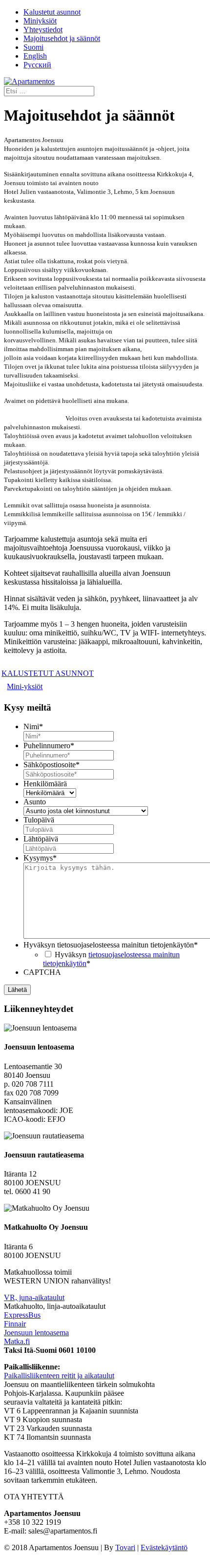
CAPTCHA (42, 972)
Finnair (15, 1324)
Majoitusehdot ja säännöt (61, 38)
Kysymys (40, 858)
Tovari (125, 1547)
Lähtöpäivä (40, 839)
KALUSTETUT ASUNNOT (49, 673)
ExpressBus (22, 1315)
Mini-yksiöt (24, 686)
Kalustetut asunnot (52, 12)
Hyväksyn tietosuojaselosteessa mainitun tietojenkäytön (110, 945)
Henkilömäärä (45, 783)
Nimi (33, 726)
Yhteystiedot (43, 29)
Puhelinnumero (48, 745)
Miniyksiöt (40, 21)
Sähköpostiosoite (51, 764)
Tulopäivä (38, 820)
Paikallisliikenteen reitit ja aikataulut (59, 1375)
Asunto (34, 802)
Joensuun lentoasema (36, 1332)
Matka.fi (17, 1341)
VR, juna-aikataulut (34, 1297)
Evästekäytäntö (164, 1547)
